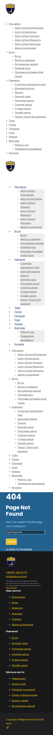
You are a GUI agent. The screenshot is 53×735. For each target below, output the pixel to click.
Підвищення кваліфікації (28, 149)
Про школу (15, 24)
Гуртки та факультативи (25, 695)
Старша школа (23, 108)
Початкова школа (24, 100)
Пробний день (22, 68)
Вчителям (14, 141)
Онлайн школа (23, 112)
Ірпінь (15, 602)
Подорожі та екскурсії (23, 689)
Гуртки (12, 125)
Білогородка (18, 597)
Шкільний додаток (24, 88)
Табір (12, 121)
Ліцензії (19, 92)
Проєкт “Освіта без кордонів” (30, 117)
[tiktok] (7, 728)
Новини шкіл (19, 678)
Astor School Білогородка (29, 28)
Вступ (12, 52)
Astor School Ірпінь (25, 32)
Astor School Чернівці (27, 36)
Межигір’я (17, 608)
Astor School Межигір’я (28, 40)
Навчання (14, 80)
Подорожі (14, 129)
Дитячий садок (23, 96)
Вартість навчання (25, 60)
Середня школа (23, 104)
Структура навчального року (30, 84)
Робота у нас (22, 145)
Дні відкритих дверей (26, 64)
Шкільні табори (20, 700)
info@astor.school (16, 576)
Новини (13, 137)
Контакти (14, 153)
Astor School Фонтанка (27, 44)
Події (11, 133)
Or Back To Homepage (19, 549)
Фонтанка (17, 613)
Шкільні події (19, 684)
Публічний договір (11, 588)
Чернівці (16, 619)
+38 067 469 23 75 (16, 572)
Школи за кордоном (25, 48)
